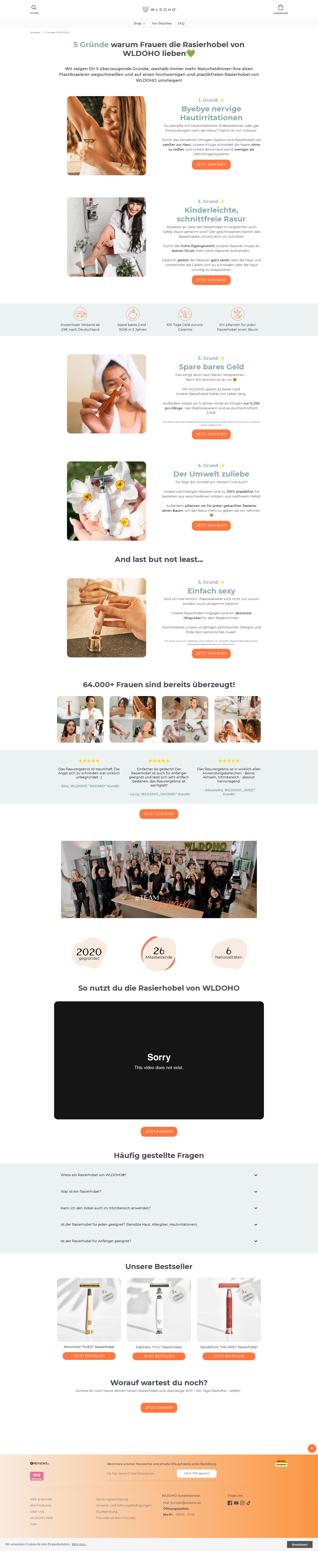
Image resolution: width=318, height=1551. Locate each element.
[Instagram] (242, 1503)
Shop (138, 23)
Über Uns (37, 1511)
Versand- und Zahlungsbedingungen (124, 1505)
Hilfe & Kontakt (41, 1499)
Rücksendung (106, 1511)
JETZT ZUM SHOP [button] (211, 164)
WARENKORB (280, 13)
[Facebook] (230, 1503)
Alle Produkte (40, 1505)
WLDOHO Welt (41, 1518)
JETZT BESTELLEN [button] (89, 1356)
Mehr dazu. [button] (79, 1544)
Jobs (33, 1524)
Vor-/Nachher (162, 23)
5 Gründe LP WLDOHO (57, 32)
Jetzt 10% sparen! (196, 1473)
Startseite (35, 32)
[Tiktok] (248, 1503)
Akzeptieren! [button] (300, 1544)
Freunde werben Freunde (115, 1518)
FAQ (181, 23)
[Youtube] (236, 1503)
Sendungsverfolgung (112, 1499)
